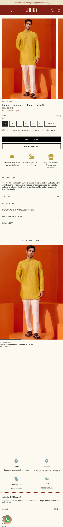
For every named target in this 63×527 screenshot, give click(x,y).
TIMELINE (6, 197)
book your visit (23, 470)
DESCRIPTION (8, 178)
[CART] (59, 10)
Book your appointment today (37, 3)
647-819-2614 (16, 489)
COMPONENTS (8, 203)
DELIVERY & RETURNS (12, 216)
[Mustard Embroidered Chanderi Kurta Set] (31, 292)
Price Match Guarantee (11, 111)
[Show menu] (4, 10)
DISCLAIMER (7, 223)
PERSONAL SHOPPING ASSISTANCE (18, 210)
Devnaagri (7, 101)
